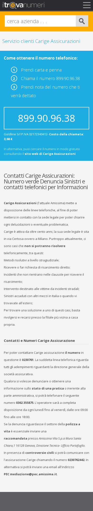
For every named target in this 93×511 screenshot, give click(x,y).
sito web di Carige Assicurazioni (50, 154)
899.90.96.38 (46, 118)
